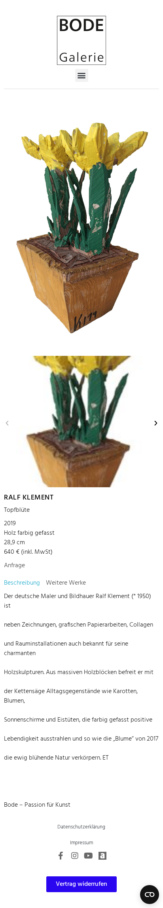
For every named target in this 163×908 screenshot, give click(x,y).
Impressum (81, 843)
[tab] (22, 583)
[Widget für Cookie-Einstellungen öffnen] (149, 894)
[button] (81, 75)
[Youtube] (88, 856)
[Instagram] (75, 856)
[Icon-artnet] (102, 856)
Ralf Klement (28, 497)
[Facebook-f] (61, 856)
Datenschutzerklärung (81, 827)
